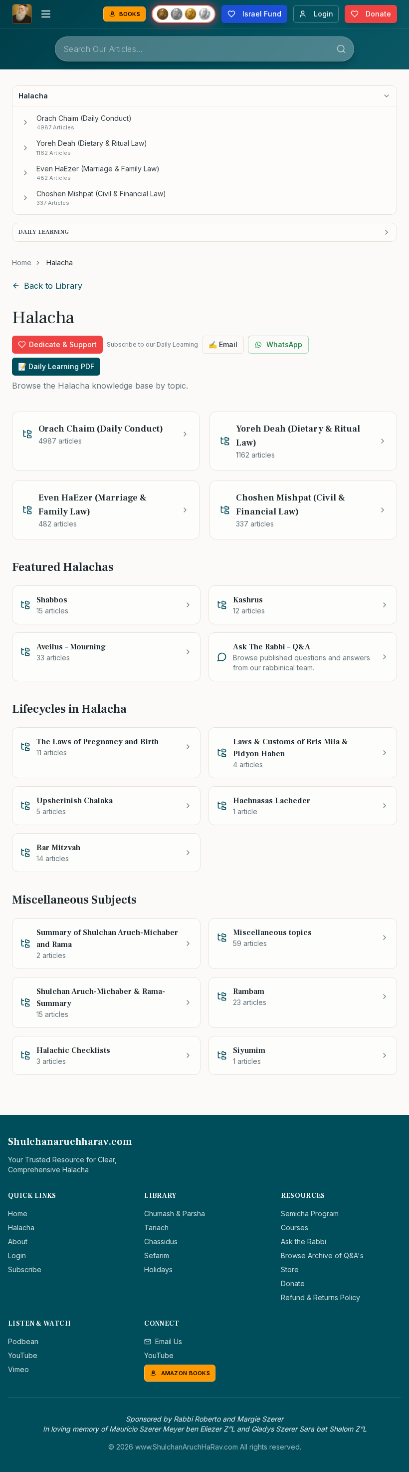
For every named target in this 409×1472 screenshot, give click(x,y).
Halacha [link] (59, 262)
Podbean (23, 1341)
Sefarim (156, 1255)
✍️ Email (222, 344)
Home (21, 262)
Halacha (21, 1227)
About (17, 1241)
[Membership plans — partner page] (183, 14)
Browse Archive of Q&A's (322, 1255)
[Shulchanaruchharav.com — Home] (22, 14)
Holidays (158, 1269)
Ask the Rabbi (303, 1241)
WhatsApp (284, 344)
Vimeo (18, 1369)
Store (290, 1269)
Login (17, 1255)
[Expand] (25, 122)
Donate (293, 1283)
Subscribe (24, 1269)
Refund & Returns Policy (320, 1297)
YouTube (22, 1355)
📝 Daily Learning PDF (56, 366)
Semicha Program (310, 1213)
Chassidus (161, 1241)
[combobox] (204, 48)
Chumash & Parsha (174, 1213)
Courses (294, 1227)
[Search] (341, 49)
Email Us (168, 1341)
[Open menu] (46, 14)
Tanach (156, 1227)
